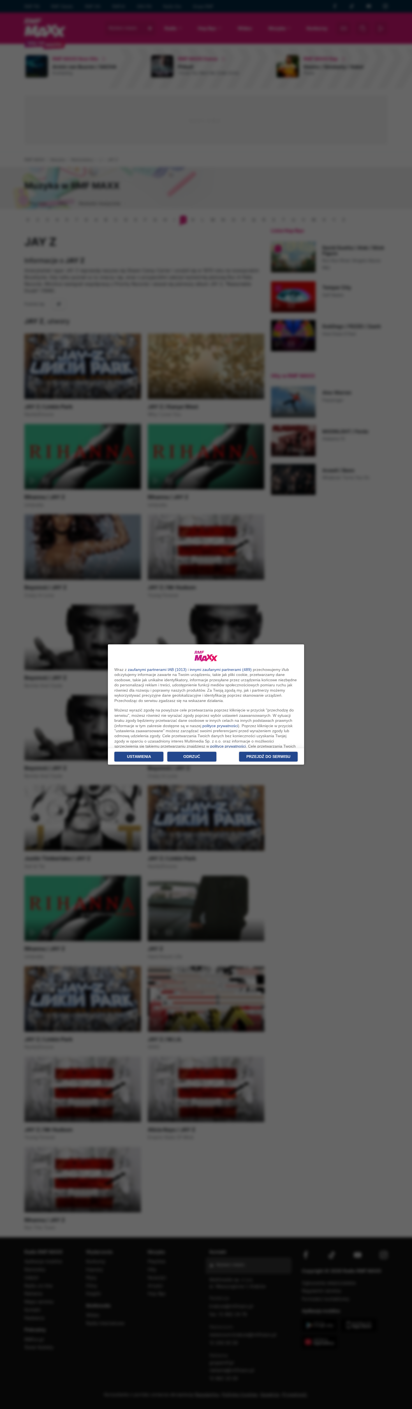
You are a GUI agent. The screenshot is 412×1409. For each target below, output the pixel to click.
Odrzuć (191, 756)
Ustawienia (139, 756)
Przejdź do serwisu (268, 756)
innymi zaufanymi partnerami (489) (221, 669)
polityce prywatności (220, 726)
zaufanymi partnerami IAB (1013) (157, 669)
